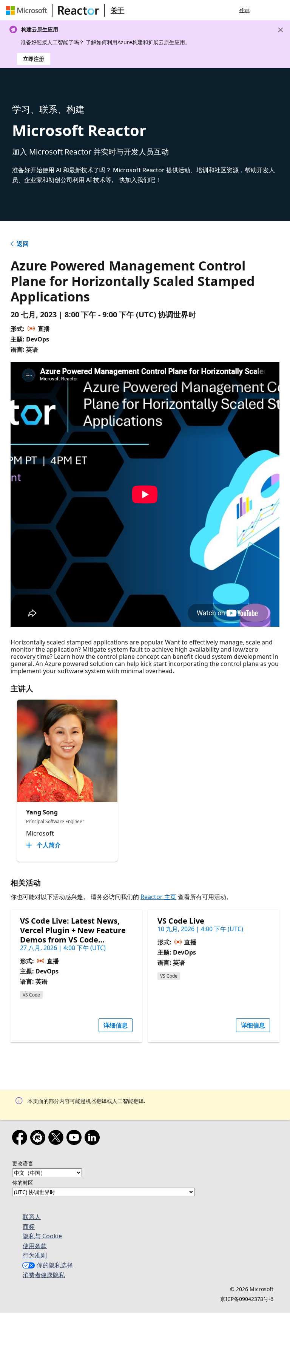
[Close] (281, 30)
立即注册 (33, 58)
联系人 (32, 1217)
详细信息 (115, 1025)
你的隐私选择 (55, 1265)
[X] (57, 1139)
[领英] (94, 1139)
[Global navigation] (265, 10)
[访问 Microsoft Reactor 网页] (78, 10)
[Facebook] (21, 1139)
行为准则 (35, 1255)
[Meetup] (39, 1139)
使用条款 (35, 1246)
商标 (29, 1226)
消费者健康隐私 (44, 1275)
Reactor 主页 (158, 897)
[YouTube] (75, 1139)
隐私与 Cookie (42, 1236)
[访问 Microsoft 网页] (28, 10)
